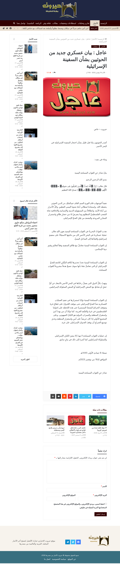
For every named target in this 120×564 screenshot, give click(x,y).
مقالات (55, 23)
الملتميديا (30, 23)
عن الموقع (72, 559)
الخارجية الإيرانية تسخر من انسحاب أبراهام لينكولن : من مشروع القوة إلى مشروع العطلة (18, 140)
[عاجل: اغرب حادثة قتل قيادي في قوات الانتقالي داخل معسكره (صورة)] (77, 420)
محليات (95, 46)
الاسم (104, 486)
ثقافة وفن (47, 23)
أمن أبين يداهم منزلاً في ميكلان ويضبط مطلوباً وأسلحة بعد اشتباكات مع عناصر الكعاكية (54, 28)
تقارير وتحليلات (83, 23)
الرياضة (38, 23)
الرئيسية (103, 23)
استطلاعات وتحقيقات (67, 23)
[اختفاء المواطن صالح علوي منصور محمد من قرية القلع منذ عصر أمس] (30, 48)
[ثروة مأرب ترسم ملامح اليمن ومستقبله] (55, 420)
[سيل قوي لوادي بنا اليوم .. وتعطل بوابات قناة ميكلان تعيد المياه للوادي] (30, 108)
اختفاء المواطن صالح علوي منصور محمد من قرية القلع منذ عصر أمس (18, 53)
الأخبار (95, 23)
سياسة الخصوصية (59, 559)
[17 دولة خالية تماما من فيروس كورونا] (98, 420)
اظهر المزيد (25, 359)
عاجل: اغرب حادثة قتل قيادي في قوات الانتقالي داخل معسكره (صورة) (77, 430)
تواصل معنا (21, 23)
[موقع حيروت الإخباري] (60, 10)
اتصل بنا (47, 559)
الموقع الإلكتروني (68, 495)
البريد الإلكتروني (100, 495)
